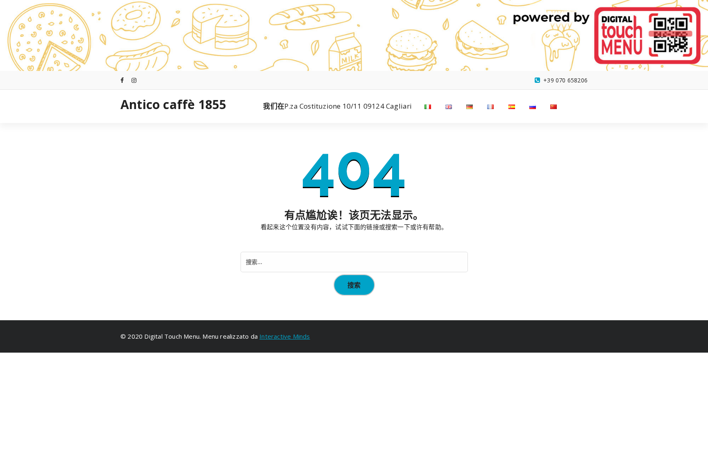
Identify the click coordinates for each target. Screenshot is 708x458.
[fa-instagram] (134, 80)
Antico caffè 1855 (173, 104)
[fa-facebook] (122, 80)
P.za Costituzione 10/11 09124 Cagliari (337, 106)
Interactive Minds (284, 336)
